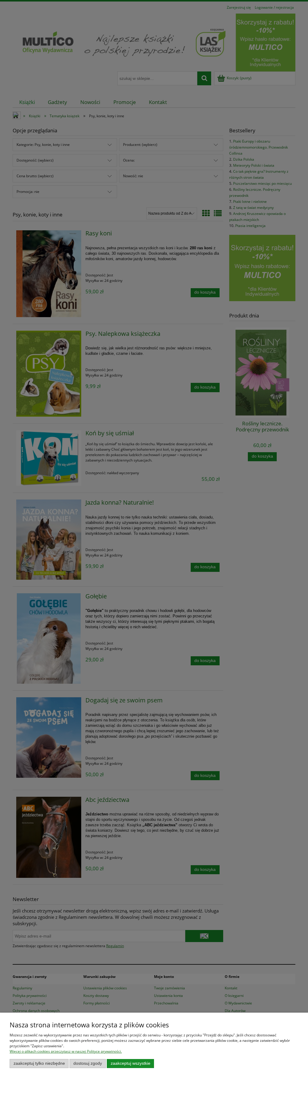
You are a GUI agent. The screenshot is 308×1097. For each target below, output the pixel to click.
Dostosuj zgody (87, 1063)
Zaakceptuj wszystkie (130, 1063)
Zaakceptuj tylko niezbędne (39, 1063)
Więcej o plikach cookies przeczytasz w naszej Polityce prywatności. (66, 1051)
